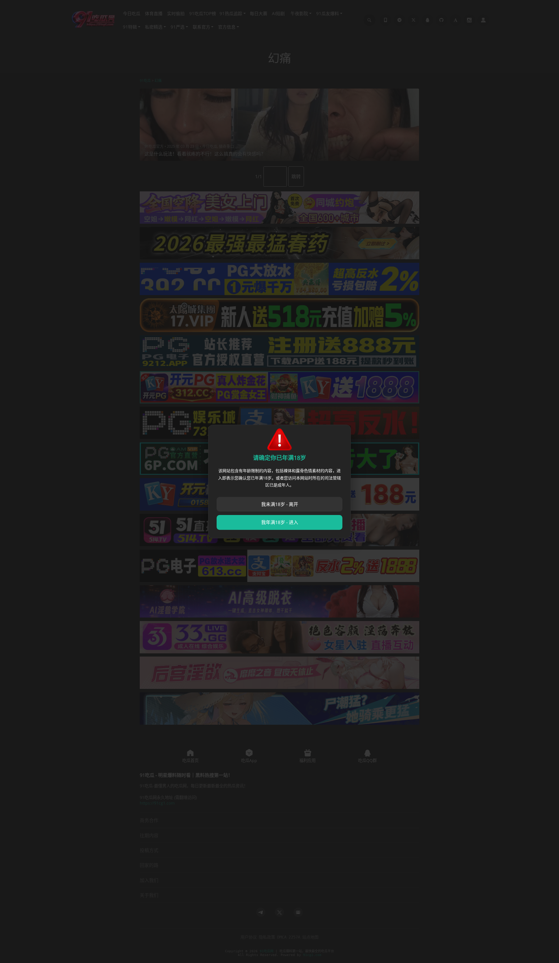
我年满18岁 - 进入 (279, 522)
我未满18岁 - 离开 (279, 504)
